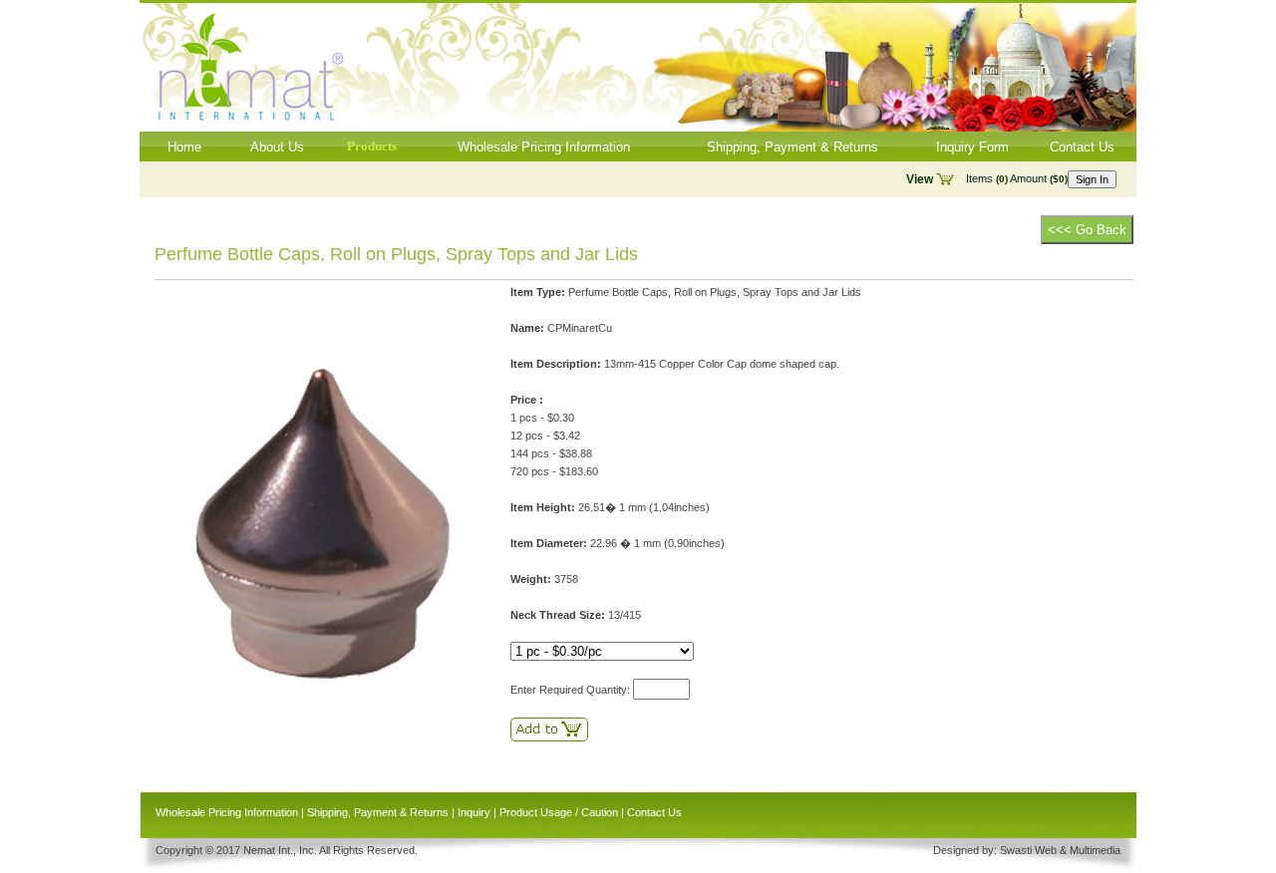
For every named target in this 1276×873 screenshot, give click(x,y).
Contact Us (1082, 147)
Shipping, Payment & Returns (792, 147)
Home (184, 147)
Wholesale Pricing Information (544, 147)
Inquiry (474, 812)
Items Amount (1017, 178)
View (919, 179)
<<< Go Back (1087, 229)
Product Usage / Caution (558, 812)
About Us (277, 147)
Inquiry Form (972, 147)
